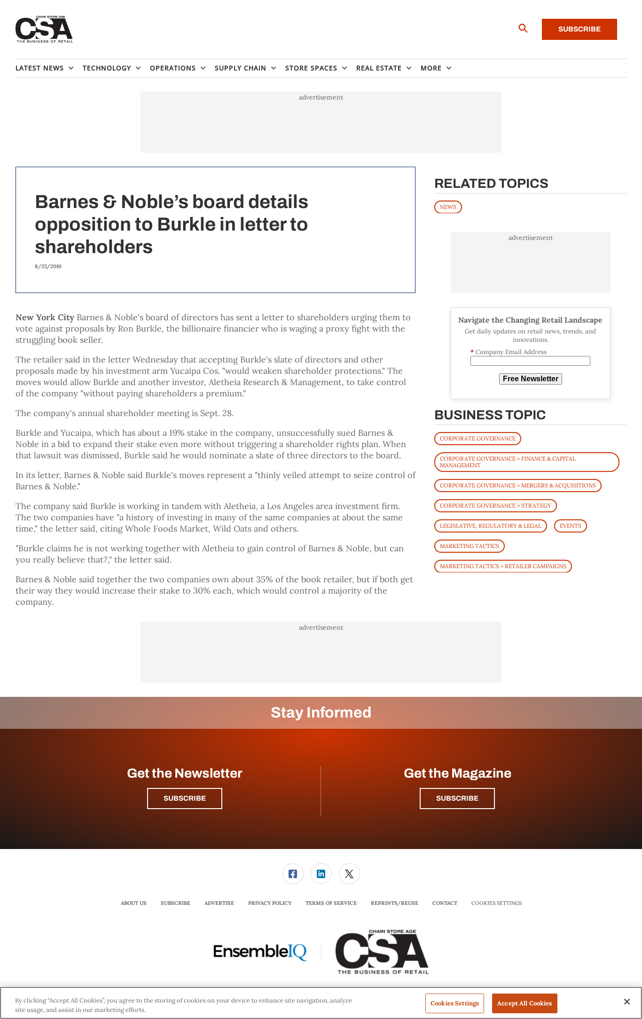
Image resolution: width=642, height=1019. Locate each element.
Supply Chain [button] (240, 67)
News (448, 206)
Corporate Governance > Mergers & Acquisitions (518, 484)
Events (570, 525)
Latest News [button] (40, 67)
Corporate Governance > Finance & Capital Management (508, 461)
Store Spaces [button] (311, 67)
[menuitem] (49, 68)
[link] (293, 873)
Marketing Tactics (469, 545)
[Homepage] (44, 29)
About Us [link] (134, 903)
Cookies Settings (496, 903)
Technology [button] (107, 67)
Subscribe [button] (185, 798)
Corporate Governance (478, 437)
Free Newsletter (530, 379)
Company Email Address (508, 351)
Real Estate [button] (379, 67)
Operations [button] (173, 67)
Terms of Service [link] (331, 903)
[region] (321, 1003)
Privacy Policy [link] (269, 903)
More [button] (431, 67)
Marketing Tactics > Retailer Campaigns (503, 565)
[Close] (627, 1001)
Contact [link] (444, 903)
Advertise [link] (219, 903)
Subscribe (579, 29)
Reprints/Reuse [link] (394, 903)
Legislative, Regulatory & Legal (490, 525)
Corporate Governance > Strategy (495, 505)
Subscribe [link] (175, 903)
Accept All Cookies (524, 1003)
